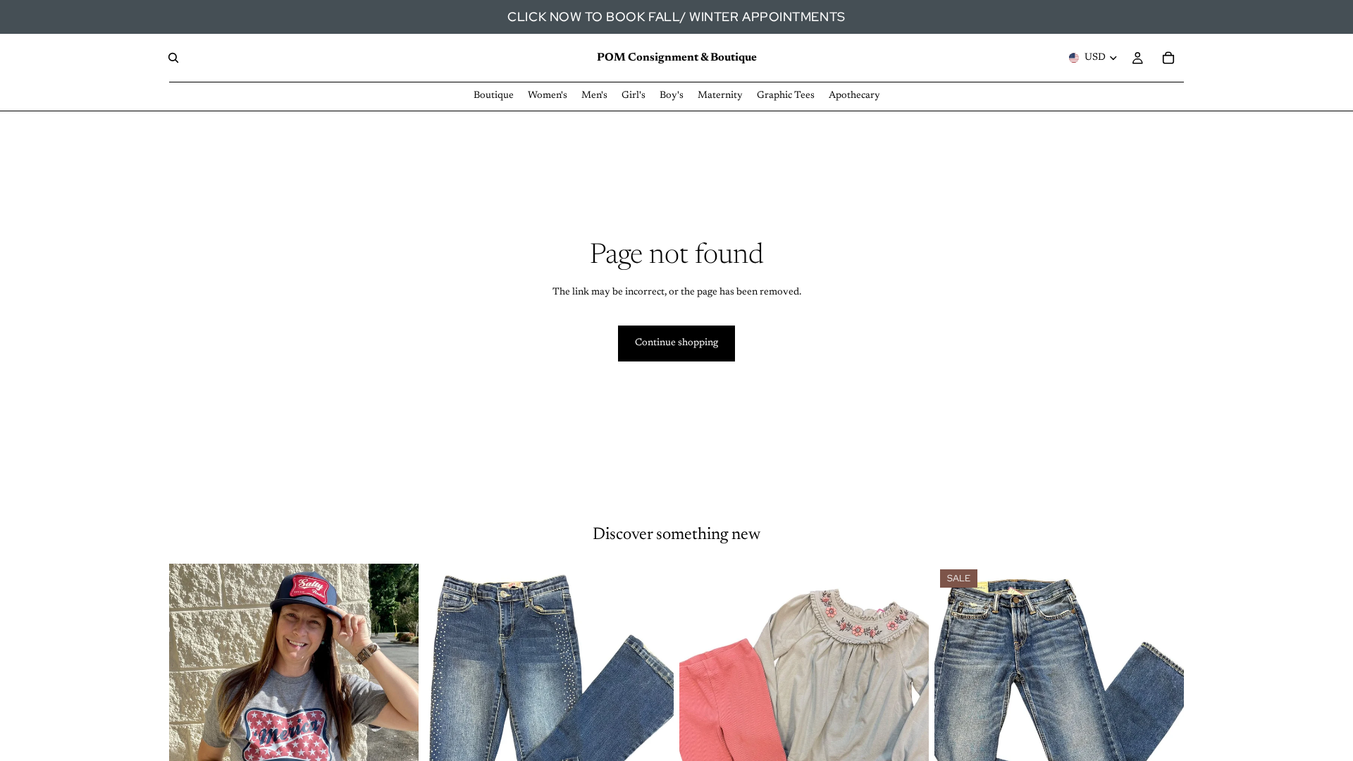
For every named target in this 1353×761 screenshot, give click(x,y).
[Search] (173, 57)
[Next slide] (397, 719)
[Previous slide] (190, 719)
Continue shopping (676, 343)
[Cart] (1168, 57)
